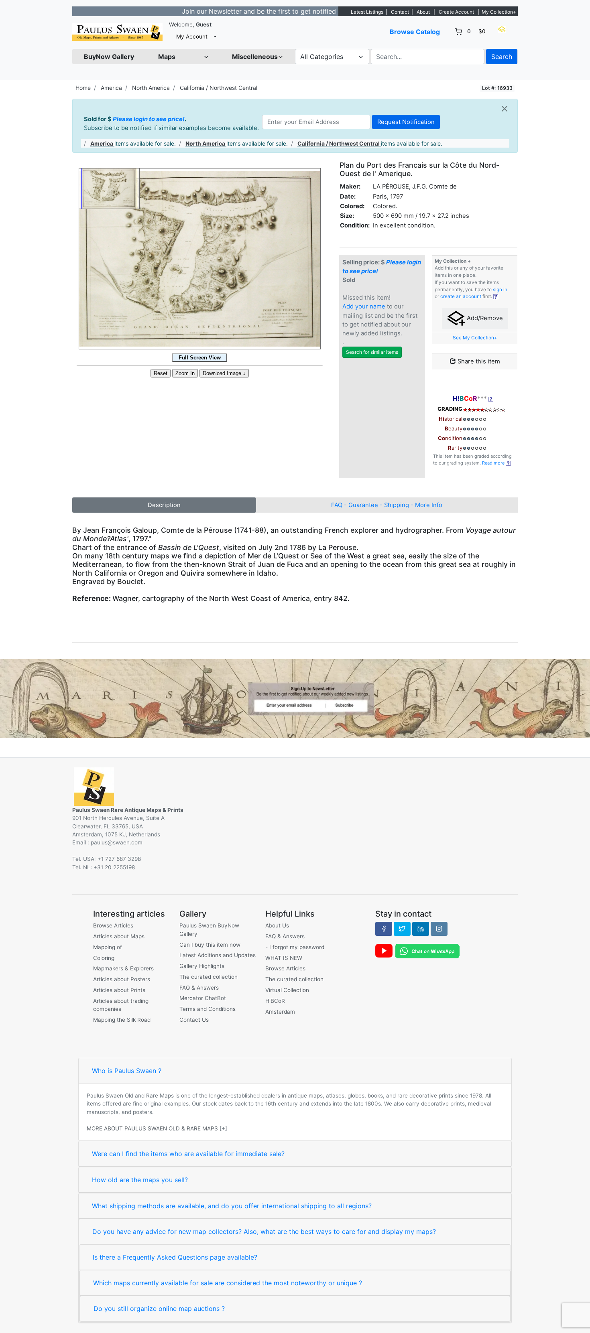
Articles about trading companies (121, 1005)
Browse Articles (113, 925)
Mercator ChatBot (202, 998)
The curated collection (208, 977)
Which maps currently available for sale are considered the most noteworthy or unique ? (227, 1283)
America (111, 87)
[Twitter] (402, 928)
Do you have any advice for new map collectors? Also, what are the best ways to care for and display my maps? (264, 1231)
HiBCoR (275, 1001)
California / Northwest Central (218, 87)
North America (151, 87)
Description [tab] (164, 505)
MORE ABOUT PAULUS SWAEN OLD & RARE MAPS (152, 1128)
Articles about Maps (118, 936)
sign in (500, 289)
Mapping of (107, 947)
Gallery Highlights (201, 966)
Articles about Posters (121, 979)
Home (83, 87)
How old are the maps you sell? (140, 1180)
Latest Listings (367, 12)
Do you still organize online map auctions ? (159, 1309)
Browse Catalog (415, 32)
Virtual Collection (287, 990)
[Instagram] (439, 928)
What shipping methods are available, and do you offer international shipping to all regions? (232, 1206)
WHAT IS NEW (283, 958)
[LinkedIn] (420, 928)
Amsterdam (280, 1011)
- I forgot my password (294, 947)
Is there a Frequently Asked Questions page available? (175, 1257)
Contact (400, 12)
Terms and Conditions (207, 1009)
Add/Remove (484, 318)
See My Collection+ (475, 338)
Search (501, 57)
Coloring (103, 958)
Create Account (456, 12)
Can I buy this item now (209, 944)
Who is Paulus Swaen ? (126, 1071)
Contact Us (194, 1019)
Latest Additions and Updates (217, 955)
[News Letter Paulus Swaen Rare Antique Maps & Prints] (295, 698)
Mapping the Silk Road (122, 1019)
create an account (460, 296)
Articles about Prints (119, 990)
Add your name (363, 306)
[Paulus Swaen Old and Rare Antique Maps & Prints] (117, 32)
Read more (494, 463)
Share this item (478, 361)
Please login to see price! (149, 119)
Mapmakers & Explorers (123, 968)
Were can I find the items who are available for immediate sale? (188, 1154)
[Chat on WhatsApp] (427, 951)
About (423, 12)
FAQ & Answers (199, 987)
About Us (277, 925)
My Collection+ (499, 12)
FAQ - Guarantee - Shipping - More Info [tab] (386, 505)
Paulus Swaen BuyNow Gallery (209, 929)
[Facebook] (383, 928)
